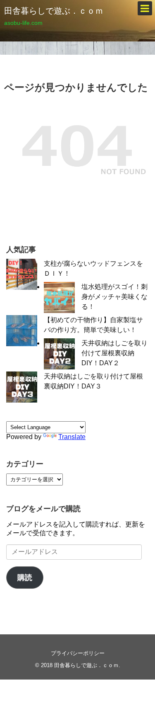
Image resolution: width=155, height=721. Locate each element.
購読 (24, 577)
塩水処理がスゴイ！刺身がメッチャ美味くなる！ (114, 296)
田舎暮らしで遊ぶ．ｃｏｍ (53, 10)
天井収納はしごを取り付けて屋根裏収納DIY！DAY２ (114, 353)
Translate (72, 436)
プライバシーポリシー (78, 653)
